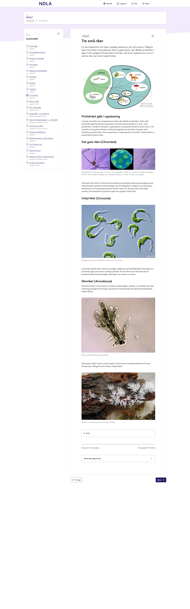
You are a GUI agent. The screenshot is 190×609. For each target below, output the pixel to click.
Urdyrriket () (96, 198)
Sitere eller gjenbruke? (92, 459)
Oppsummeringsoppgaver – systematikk (43, 120)
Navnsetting (33, 65)
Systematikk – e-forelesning (39, 114)
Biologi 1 (29, 17)
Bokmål (109, 4)
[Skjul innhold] (58, 33)
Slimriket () (97, 281)
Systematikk (30, 21)
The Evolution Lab (35, 144)
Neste (159, 480)
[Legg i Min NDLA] (152, 36)
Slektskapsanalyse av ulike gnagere (41, 138)
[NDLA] (45, 3)
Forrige (78, 480)
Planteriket (33, 77)
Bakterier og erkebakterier (38, 71)
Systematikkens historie (37, 52)
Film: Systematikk (35, 107)
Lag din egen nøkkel (36, 126)
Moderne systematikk (36, 58)
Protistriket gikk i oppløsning (101, 116)
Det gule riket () (99, 142)
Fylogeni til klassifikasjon (37, 132)
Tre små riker (33, 95)
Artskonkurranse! (35, 150)
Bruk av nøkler (34, 101)
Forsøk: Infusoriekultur (37, 163)
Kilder (88, 433)
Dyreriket (32, 83)
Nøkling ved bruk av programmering (41, 157)
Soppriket (32, 89)
